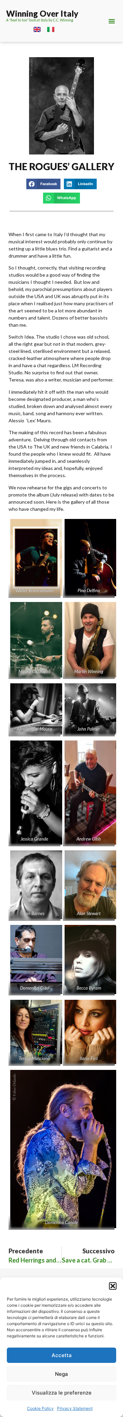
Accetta (62, 1355)
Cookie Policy (40, 1408)
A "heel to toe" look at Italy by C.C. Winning (39, 20)
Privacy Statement (75, 1408)
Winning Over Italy (42, 13)
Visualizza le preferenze (62, 1392)
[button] (112, 1286)
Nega (61, 1374)
